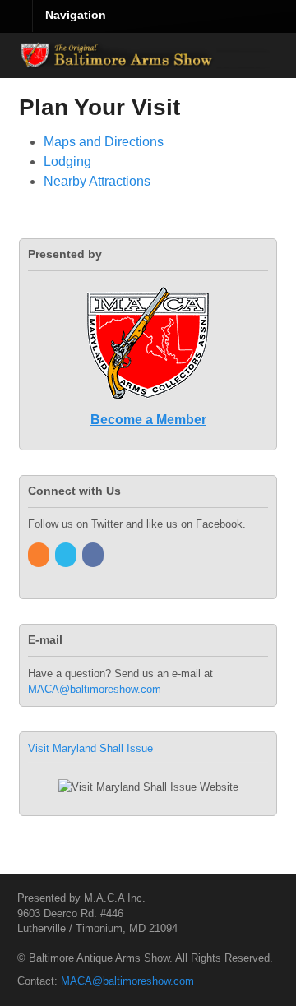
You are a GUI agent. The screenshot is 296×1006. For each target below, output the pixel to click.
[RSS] (40, 555)
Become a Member (148, 420)
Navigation (75, 14)
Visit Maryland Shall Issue (90, 748)
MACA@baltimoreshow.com (94, 689)
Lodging (67, 161)
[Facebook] (94, 555)
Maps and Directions (104, 142)
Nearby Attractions (97, 181)
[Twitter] (67, 555)
